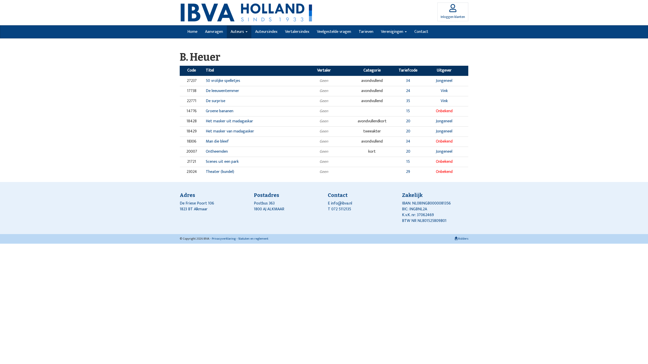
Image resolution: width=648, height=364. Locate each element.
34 (408, 80)
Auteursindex (266, 31)
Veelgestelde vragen (334, 31)
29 (408, 171)
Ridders (462, 238)
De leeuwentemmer (222, 90)
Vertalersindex (297, 31)
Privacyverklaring (224, 238)
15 (408, 111)
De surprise (215, 101)
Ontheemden (217, 151)
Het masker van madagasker (230, 131)
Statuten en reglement (253, 238)
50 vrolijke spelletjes (223, 80)
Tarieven (366, 31)
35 (408, 101)
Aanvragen (214, 31)
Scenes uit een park (222, 161)
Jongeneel (444, 80)
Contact (421, 31)
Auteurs (238, 31)
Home (192, 31)
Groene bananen (219, 111)
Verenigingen (392, 31)
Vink (444, 90)
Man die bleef (217, 141)
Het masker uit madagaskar (229, 121)
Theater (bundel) (220, 171)
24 (408, 90)
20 (408, 121)
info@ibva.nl (341, 203)
